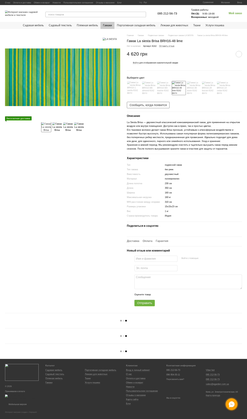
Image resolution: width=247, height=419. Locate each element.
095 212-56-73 (167, 13)
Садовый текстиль (60, 25)
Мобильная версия (17, 404)
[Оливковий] (224, 88)
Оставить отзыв (166, 46)
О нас (7, 3)
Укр (140, 3)
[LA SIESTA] (110, 39)
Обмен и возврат (42, 3)
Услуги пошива (214, 25)
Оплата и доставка (22, 3)
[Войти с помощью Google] (207, 258)
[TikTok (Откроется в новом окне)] (130, 2)
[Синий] (164, 88)
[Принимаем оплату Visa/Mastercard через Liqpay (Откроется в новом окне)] (22, 397)
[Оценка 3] (167, 294)
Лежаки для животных (174, 25)
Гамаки (107, 25)
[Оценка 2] (161, 294)
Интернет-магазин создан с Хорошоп (21, 412)
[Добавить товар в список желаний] (239, 54)
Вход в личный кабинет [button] (138, 370)
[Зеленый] (179, 88)
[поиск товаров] (143, 14)
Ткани (196, 25)
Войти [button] (136, 63)
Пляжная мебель (87, 25)
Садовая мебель (33, 25)
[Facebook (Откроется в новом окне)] (134, 2)
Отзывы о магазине (105, 3)
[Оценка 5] (178, 294)
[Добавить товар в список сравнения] (229, 54)
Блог (119, 3)
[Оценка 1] (156, 294)
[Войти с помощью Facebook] (202, 258)
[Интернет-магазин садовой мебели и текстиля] (22, 372)
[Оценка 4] (172, 294)
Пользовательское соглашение (78, 3)
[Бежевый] (134, 88)
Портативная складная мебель (136, 25)
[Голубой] (194, 88)
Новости (57, 3)
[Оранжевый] (209, 88)
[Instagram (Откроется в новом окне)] (126, 2)
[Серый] (149, 88)
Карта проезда (213, 395)
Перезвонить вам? (175, 379)
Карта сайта (132, 399)
